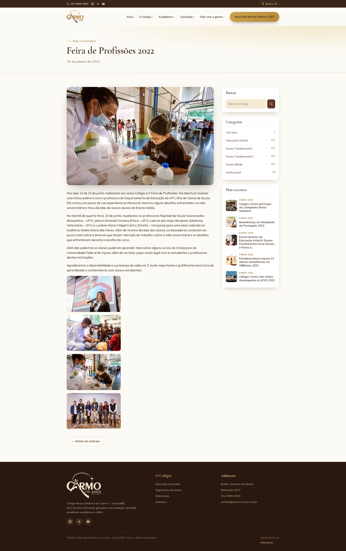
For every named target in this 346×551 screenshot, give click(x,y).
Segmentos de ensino (168, 490)
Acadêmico (167, 17)
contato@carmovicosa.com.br (239, 502)
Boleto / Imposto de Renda (237, 484)
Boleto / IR (271, 3)
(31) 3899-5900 (79, 3)
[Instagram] (70, 521)
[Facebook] (97, 3)
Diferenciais (162, 496)
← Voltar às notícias (86, 441)
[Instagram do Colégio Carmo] (92, 3)
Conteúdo (187, 17)
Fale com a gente (212, 17)
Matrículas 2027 (230, 490)
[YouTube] (103, 3)
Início (130, 17)
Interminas (267, 542)
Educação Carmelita (168, 484)
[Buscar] (271, 103)
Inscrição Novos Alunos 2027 (254, 16)
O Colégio (146, 17)
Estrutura (161, 502)
